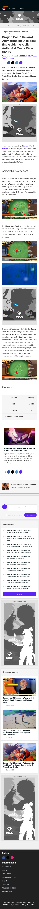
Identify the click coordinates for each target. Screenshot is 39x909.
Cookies (5, 884)
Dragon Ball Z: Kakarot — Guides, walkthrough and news (15, 32)
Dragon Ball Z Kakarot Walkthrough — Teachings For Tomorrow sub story (19, 575)
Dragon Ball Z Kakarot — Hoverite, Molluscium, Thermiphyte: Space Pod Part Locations (18, 733)
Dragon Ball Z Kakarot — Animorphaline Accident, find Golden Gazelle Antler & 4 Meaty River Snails (19, 765)
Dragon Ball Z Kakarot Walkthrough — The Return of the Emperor (19, 569)
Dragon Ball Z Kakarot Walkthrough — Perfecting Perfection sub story (19, 563)
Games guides (12, 26)
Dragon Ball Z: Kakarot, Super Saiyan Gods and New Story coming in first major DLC (21, 538)
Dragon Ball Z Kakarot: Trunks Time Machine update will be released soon (19, 545)
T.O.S (4, 881)
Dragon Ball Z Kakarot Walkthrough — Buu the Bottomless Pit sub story (19, 587)
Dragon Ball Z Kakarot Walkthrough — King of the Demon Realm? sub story (19, 551)
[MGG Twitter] (7, 857)
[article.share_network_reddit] (16, 62)
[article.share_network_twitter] (12, 62)
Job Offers (6, 874)
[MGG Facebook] (3, 857)
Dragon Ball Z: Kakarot (24, 26)
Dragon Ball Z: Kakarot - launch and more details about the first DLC (19, 531)
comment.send (32, 515)
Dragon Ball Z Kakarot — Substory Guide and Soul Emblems (19, 449)
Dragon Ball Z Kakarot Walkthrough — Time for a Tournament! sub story (19, 581)
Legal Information (9, 877)
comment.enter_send (15, 515)
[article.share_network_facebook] (8, 62)
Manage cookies (9, 888)
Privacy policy (8, 891)
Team (4, 870)
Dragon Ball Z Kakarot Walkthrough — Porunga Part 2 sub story (19, 557)
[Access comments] (20, 62)
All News (19, 594)
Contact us (6, 867)
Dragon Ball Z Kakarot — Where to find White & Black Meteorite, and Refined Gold (18, 700)
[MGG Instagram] (12, 857)
